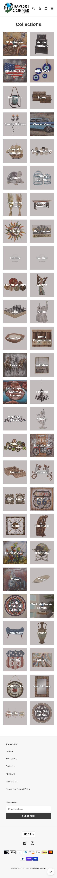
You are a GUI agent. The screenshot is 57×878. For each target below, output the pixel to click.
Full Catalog (11, 758)
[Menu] (52, 8)
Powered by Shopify (38, 868)
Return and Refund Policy (18, 789)
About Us (10, 774)
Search (9, 751)
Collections (11, 766)
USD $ (27, 834)
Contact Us (11, 781)
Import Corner (23, 868)
